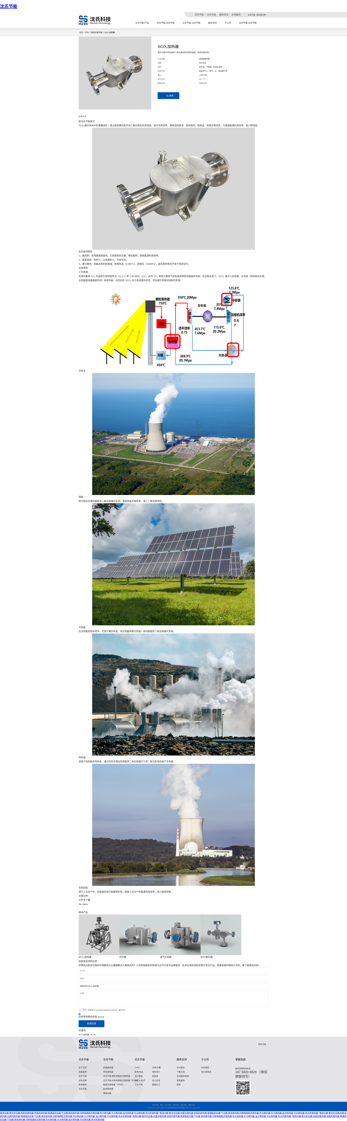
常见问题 (176, 1105)
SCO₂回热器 (85, 957)
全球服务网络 (183, 1076)
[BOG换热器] (221, 934)
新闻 (161, 1105)
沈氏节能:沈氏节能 (166, 23)
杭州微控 (205, 1067)
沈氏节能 (8, 6)
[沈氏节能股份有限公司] (95, 20)
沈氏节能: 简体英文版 (257, 15)
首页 (81, 32)
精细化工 (156, 1085)
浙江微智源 (206, 1072)
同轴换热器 (108, 1067)
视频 (179, 1085)
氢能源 (155, 1076)
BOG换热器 (207, 957)
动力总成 (156, 1080)
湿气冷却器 (165, 957)
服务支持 (212, 23)
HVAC (137, 1067)
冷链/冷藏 (156, 1067)
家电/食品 (139, 1072)
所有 (87, 32)
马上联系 (170, 96)
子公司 (228, 23)
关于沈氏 (83, 1067)
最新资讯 (223, 14)
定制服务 (236, 14)
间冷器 (122, 957)
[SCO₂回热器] (99, 934)
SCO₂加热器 (84, 1035)
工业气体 (139, 1085)
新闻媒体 (83, 1085)
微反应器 (107, 1093)
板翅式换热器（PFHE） (114, 1085)
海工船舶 (139, 1076)
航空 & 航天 (140, 1080)
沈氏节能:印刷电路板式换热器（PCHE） (121, 1080)
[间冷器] (139, 934)
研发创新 (83, 1080)
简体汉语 (262, 1044)
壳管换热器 (108, 1072)
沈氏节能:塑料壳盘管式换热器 (116, 1076)
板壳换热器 (108, 1089)
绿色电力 (156, 1072)
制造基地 (83, 1072)
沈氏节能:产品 (142, 23)
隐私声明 (183, 1105)
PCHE (93, 1035)
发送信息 (91, 1023)
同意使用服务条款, (91, 1016)
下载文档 (181, 1072)
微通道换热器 (96, 32)
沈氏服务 (181, 1067)
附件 (84, 1010)
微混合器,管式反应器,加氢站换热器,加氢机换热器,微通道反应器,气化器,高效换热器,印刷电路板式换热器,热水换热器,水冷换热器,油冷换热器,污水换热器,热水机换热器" (79, 1113)
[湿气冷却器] (180, 934)
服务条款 (101, 1017)
